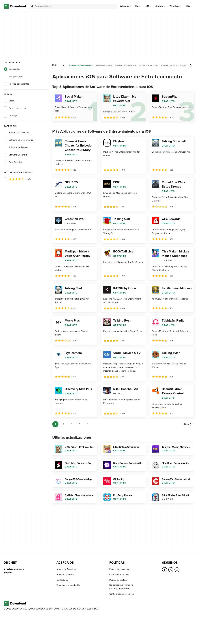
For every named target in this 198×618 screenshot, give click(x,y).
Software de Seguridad (148, 65)
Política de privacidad (119, 569)
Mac (137, 6)
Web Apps (175, 6)
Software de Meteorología (21, 140)
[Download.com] (15, 6)
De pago (13, 115)
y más (28, 179)
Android (159, 6)
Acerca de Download (66, 569)
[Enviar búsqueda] (32, 6)
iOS (147, 6)
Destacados (14, 69)
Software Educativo (169, 65)
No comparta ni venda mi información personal (121, 587)
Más (188, 6)
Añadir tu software (65, 574)
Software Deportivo (18, 154)
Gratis (11, 100)
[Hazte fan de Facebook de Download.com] (164, 569)
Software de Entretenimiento (81, 65)
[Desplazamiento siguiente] (190, 65)
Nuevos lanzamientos (19, 84)
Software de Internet (104, 65)
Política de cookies (118, 580)
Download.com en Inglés (68, 585)
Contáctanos (62, 580)
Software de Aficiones (19, 132)
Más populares (16, 76)
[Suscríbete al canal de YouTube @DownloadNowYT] (176, 569)
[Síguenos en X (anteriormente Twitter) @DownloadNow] (170, 569)
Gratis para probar (17, 108)
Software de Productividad (126, 65)
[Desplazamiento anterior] (64, 65)
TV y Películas (15, 162)
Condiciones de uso (119, 574)
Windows (124, 6)
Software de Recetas (18, 147)
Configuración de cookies (121, 593)
